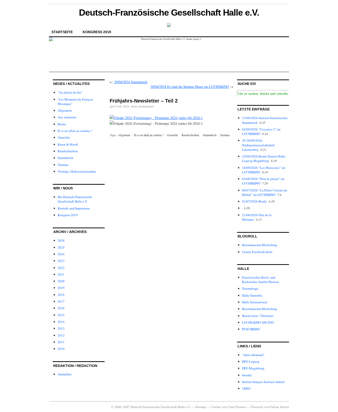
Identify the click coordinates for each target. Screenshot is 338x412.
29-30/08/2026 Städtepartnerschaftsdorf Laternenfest (258, 145)
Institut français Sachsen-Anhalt (263, 382)
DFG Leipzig (250, 361)
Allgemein (65, 110)
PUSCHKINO (251, 329)
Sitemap (200, 407)
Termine (63, 164)
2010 (61, 348)
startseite (62, 32)
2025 (61, 247)
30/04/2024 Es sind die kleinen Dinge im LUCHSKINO (189, 86)
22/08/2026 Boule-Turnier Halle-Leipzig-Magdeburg (264, 158)
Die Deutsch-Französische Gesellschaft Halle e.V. (75, 199)
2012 (61, 335)
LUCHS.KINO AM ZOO (258, 322)
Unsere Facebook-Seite (257, 252)
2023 (61, 260)
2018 (61, 294)
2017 (61, 301)
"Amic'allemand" (253, 355)
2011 (61, 342)
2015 (61, 315)
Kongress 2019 (97, 32)
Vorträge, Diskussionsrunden (77, 171)
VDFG (246, 388)
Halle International (254, 302)
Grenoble (64, 137)
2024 (61, 254)
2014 (61, 321)
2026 (61, 240)
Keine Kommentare (142, 106)
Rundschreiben (68, 151)
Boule (62, 124)
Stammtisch (65, 157)
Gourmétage (250, 288)
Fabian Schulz (279, 407)
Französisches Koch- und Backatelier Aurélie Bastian (260, 279)
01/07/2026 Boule (254, 201)
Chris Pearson (237, 407)
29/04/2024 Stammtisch (130, 81)
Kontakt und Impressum (74, 208)
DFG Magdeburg (253, 368)
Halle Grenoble (252, 295)
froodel (247, 375)
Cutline (216, 407)
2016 (61, 308)
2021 (61, 274)
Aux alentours (67, 117)
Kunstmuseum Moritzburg (259, 245)
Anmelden (65, 374)
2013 (61, 328)
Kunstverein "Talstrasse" (258, 315)
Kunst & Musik (68, 144)
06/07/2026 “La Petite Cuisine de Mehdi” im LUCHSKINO (264, 192)
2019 (61, 287)
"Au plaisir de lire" (70, 92)
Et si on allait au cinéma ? (75, 131)
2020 (61, 281)
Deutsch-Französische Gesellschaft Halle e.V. (169, 12)
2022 (61, 267)
